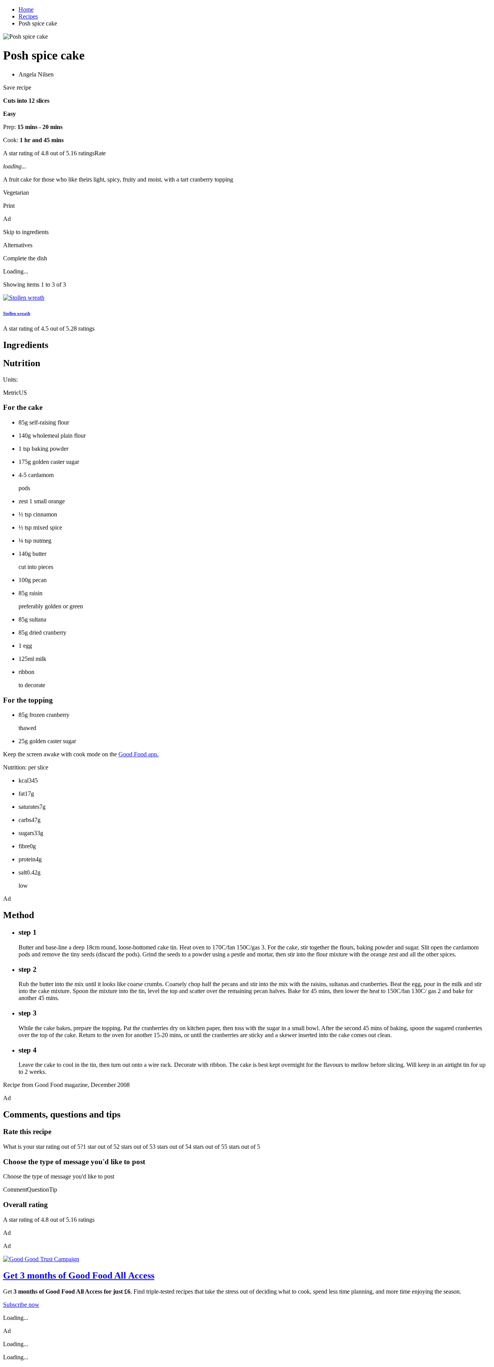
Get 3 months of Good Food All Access (78, 1275)
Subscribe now (21, 1304)
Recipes (28, 16)
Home (26, 9)
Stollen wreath (16, 313)
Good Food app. (138, 754)
